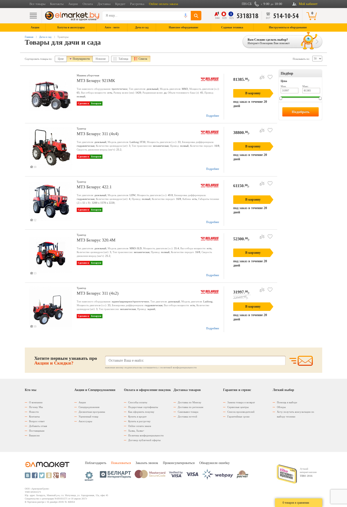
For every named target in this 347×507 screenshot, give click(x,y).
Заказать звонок (146, 463)
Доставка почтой (187, 416)
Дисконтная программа (92, 411)
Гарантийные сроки (238, 416)
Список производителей (240, 411)
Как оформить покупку (141, 411)
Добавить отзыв (38, 426)
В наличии (289, 105)
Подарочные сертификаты (143, 407)
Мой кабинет (308, 4)
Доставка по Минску (189, 402)
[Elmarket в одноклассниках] (49, 475)
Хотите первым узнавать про (65, 360)
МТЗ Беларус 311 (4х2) (97, 293)
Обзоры (281, 407)
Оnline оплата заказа (139, 426)
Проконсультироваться (179, 463)
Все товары (37, 4)
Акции (73, 4)
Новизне (101, 58)
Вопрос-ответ (37, 421)
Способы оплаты (137, 402)
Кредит (120, 4)
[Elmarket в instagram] (63, 475)
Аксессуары (85, 421)
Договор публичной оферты (144, 440)
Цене (61, 58)
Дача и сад (45, 36)
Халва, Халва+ (136, 430)
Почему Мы (36, 407)
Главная (29, 36)
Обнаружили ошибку (214, 463)
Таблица (123, 58)
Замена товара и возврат (241, 402)
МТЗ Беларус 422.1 (94, 187)
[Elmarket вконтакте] (27, 475)
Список (143, 58)
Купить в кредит (137, 416)
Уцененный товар (88, 416)
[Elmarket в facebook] (35, 475)
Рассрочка (137, 4)
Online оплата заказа (163, 4)
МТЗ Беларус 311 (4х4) (97, 133)
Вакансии (34, 435)
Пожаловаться (121, 463)
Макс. (305, 86)
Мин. (284, 86)
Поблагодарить (95, 463)
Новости (34, 411)
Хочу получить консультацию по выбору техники (295, 414)
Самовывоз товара (188, 411)
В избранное (270, 77)
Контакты (56, 4)
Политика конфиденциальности (146, 435)
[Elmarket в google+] (56, 475)
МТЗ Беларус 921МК (96, 80)
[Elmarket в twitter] (42, 475)
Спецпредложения (89, 407)
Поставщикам (36, 430)
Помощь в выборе (287, 402)
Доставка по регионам (190, 407)
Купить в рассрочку (139, 421)
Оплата (88, 4)
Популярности (81, 58)
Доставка (103, 4)
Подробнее (212, 115)
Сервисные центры (238, 407)
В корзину (253, 93)
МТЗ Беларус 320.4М (96, 240)
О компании (35, 402)
